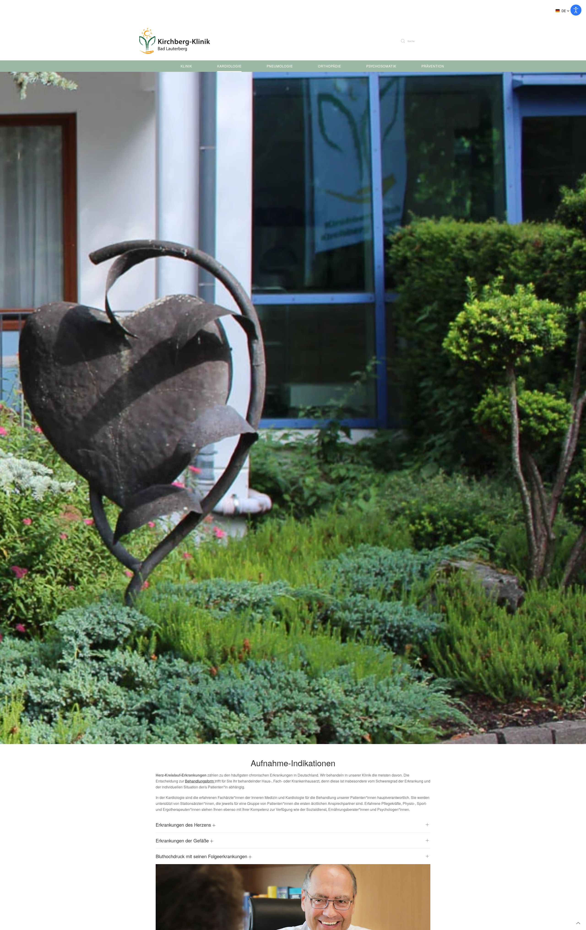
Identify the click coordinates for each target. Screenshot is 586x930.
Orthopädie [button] (329, 66)
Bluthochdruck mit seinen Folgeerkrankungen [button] (202, 856)
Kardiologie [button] (229, 66)
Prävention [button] (432, 66)
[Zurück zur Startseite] (177, 41)
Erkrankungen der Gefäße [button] (183, 840)
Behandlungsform (200, 781)
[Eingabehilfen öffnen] (575, 10)
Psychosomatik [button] (381, 66)
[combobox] (425, 41)
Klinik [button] (186, 66)
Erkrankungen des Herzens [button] (184, 825)
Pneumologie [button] (280, 66)
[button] (563, 11)
